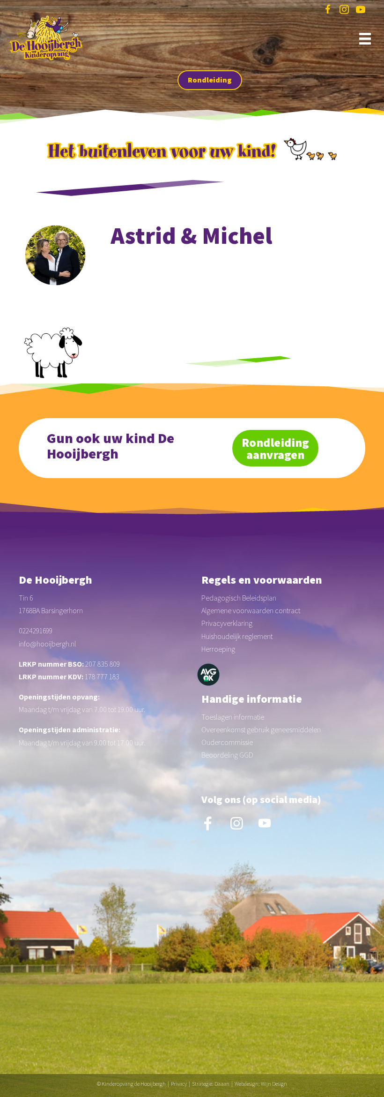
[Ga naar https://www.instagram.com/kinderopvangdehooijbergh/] (344, 11)
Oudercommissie (227, 742)
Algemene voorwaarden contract (250, 611)
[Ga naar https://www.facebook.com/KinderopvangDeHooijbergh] (327, 11)
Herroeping (218, 649)
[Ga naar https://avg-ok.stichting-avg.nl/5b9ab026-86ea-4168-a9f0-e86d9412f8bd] (208, 674)
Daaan (221, 1083)
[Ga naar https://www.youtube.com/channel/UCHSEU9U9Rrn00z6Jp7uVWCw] (360, 11)
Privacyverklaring (226, 623)
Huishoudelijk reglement (237, 636)
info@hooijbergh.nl (47, 644)
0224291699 (35, 631)
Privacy (179, 1083)
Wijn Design (274, 1083)
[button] (209, 80)
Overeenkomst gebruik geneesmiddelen (261, 730)
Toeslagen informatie (232, 717)
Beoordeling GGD (227, 755)
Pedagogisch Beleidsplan (238, 598)
